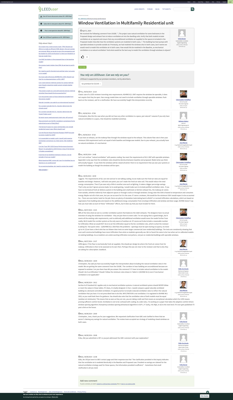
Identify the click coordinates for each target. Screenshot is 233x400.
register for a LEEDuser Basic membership (107, 384)
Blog (157, 9)
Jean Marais (183, 143)
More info (55, 397)
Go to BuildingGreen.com (7, 2)
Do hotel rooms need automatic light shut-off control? (56, 117)
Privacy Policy (82, 392)
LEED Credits (139, 9)
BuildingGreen (42, 392)
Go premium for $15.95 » (91, 84)
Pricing (218, 2)
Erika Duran (182, 39)
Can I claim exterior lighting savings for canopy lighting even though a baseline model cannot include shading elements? (56, 85)
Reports (207, 2)
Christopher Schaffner (183, 100)
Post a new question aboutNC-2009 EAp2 (57, 30)
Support (224, 2)
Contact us (33, 392)
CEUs (194, 2)
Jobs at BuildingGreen (55, 392)
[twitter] (208, 393)
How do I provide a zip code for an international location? (56, 102)
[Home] (48, 9)
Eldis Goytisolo (183, 269)
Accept (196, 396)
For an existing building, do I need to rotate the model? (56, 166)
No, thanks (204, 396)
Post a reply (82, 67)
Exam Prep (200, 2)
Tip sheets (166, 9)
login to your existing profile (128, 384)
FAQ (213, 2)
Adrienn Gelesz (183, 121)
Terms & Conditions (70, 392)
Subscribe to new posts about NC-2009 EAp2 (57, 24)
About (189, 2)
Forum (150, 9)
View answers (43, 170)
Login (230, 2)
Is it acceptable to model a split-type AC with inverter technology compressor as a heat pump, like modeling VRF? (56, 140)
